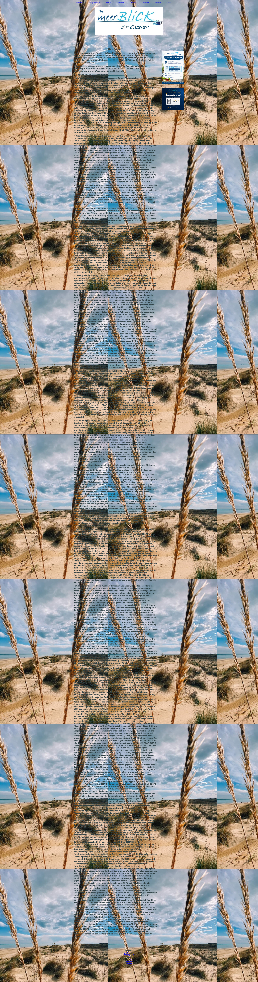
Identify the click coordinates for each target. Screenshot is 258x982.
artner (129, 963)
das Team (158, 3)
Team (129, 958)
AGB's (129, 952)
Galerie (168, 3)
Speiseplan (120, 3)
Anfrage (108, 3)
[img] (129, 22)
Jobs (129, 959)
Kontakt (129, 956)
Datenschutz (129, 954)
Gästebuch (145, 3)
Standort (129, 961)
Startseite (79, 3)
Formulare (133, 3)
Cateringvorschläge (94, 3)
